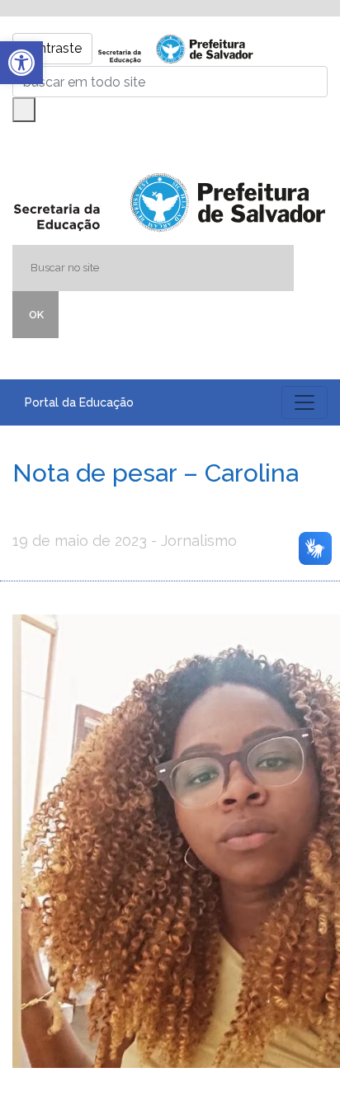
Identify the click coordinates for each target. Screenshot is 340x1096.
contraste (52, 48)
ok (36, 314)
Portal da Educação (79, 402)
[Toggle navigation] (304, 402)
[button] (21, 62)
